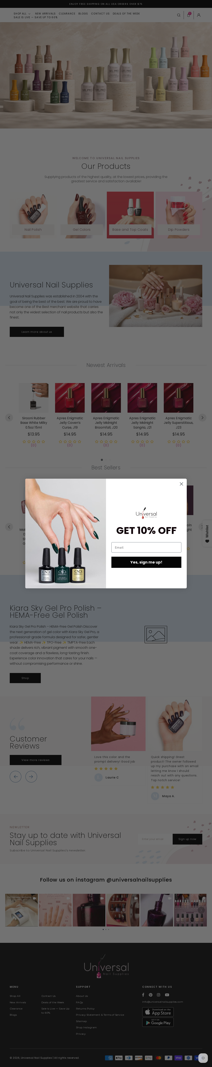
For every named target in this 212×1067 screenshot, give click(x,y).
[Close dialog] (181, 484)
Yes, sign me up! (146, 562)
